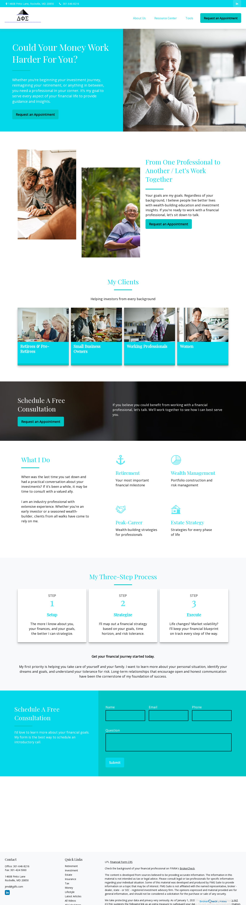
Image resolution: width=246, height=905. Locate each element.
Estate (68, 874)
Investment (71, 870)
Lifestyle (70, 892)
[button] (139, 18)
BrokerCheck (187, 868)
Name (110, 707)
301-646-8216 (71, 3)
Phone (197, 707)
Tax (67, 883)
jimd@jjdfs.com (14, 886)
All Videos (70, 900)
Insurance (70, 879)
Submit (114, 762)
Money (69, 887)
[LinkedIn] (237, 3)
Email (153, 707)
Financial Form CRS (121, 862)
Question (113, 730)
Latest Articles (73, 896)
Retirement (71, 866)
